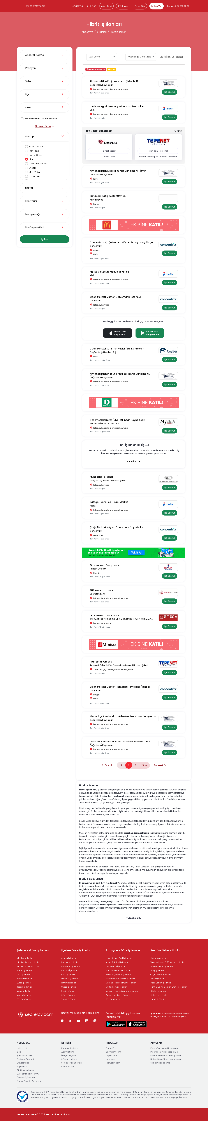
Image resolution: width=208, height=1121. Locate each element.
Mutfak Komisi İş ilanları (116, 987)
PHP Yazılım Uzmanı (101, 590)
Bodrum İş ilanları (69, 970)
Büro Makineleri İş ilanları (161, 966)
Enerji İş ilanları (157, 970)
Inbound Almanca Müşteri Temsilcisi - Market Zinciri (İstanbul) (120, 741)
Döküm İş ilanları (158, 991)
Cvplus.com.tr (112, 1055)
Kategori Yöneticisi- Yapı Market (109, 502)
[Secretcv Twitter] (70, 1021)
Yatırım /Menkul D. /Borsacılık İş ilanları (167, 962)
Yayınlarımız (22, 1066)
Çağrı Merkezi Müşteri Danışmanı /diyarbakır (116, 527)
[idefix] (170, 108)
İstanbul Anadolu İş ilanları (29, 966)
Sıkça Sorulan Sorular (71, 1062)
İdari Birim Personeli (101, 661)
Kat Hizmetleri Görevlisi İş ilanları (120, 978)
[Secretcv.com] (170, 592)
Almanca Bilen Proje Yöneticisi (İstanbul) (114, 81)
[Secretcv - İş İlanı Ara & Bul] (116, 1024)
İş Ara (44, 239)
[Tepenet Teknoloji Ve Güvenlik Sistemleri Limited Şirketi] (170, 664)
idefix (92, 110)
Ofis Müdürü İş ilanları (115, 966)
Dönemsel (34, 176)
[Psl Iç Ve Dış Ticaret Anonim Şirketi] (170, 479)
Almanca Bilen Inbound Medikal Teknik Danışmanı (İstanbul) (119, 374)
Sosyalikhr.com (113, 1051)
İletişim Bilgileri (68, 1055)
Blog (19, 1051)
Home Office (35, 155)
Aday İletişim (67, 1051)
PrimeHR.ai (111, 1048)
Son (144, 765)
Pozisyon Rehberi (25, 1059)
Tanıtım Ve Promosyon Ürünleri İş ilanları (168, 987)
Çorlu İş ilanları (68, 974)
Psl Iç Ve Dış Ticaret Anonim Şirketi (108, 480)
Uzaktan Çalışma (38, 163)
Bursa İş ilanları (24, 982)
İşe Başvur (169, 91)
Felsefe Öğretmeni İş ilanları (118, 974)
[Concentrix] (170, 244)
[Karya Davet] (170, 198)
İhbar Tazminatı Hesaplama (164, 1051)
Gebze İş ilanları (68, 987)
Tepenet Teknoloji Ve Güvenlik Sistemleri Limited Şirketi (119, 665)
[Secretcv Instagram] (95, 1021)
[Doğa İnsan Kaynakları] (170, 83)
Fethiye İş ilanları (68, 982)
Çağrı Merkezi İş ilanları (160, 974)
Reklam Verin (67, 1066)
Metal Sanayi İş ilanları (160, 982)
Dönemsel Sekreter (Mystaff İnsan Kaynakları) (117, 420)
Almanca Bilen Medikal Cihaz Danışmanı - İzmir (118, 170)
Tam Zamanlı (36, 146)
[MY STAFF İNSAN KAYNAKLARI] (170, 422)
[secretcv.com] (36, 6)
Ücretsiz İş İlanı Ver (26, 1077)
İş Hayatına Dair (24, 1055)
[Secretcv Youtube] (78, 1021)
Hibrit (31, 159)
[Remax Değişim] (170, 567)
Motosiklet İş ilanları (159, 995)
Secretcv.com (97, 593)
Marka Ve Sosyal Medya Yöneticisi (110, 271)
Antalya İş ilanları (24, 978)
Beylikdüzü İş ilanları (70, 966)
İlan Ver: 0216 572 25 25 (178, 6)
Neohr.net (111, 1059)
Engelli (32, 167)
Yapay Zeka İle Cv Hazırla (29, 1081)
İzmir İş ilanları (23, 974)
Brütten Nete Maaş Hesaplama (165, 1055)
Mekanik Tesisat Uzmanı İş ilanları (121, 982)
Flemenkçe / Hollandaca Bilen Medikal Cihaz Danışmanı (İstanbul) (123, 716)
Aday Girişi (106, 6)
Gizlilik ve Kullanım (25, 1070)
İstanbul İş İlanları (25, 958)
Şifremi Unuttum (69, 1059)
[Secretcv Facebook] (62, 1021)
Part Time (34, 150)
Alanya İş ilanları (68, 958)
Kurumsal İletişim (69, 1048)
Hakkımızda (22, 1048)
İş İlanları (91, 5)
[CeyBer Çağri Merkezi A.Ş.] (170, 351)
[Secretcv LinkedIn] (87, 1021)
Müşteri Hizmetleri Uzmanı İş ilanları (122, 991)
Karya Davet (96, 199)
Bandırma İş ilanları (70, 962)
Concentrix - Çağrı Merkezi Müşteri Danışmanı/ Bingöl (121, 242)
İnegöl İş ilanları (68, 991)
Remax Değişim (98, 568)
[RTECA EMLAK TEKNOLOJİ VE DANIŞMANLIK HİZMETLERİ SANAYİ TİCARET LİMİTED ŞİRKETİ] (170, 617)
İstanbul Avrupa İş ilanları (28, 962)
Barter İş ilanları (157, 978)
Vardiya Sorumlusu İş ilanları (119, 970)
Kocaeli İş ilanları (24, 987)
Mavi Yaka (34, 172)
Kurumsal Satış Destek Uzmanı (108, 196)
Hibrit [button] (112, 69)
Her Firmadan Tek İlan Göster (41, 118)
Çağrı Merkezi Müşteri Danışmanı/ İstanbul (115, 297)
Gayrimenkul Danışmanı (104, 565)
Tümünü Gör (23, 999)
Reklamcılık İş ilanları (159, 958)
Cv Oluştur (133, 461)
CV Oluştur (123, 6)
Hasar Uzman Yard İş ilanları (118, 958)
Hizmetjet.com (113, 1062)
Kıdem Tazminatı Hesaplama (164, 1048)
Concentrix (96, 245)
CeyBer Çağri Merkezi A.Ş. (103, 352)
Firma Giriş (140, 6)
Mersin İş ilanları (24, 995)
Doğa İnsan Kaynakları (101, 84)
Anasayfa (77, 5)
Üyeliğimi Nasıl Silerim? (28, 1073)
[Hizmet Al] (133, 552)
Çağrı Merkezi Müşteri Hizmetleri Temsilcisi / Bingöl (120, 686)
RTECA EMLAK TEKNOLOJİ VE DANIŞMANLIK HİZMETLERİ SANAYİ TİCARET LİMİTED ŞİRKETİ (120, 619)
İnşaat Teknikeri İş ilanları (117, 962)
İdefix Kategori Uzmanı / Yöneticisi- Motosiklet (117, 106)
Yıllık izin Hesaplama (160, 1062)
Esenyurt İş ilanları (69, 978)
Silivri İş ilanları (68, 995)
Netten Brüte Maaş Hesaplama (165, 1059)
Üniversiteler (23, 1062)
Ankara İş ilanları (24, 970)
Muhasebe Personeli (101, 476)
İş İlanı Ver (156, 6)
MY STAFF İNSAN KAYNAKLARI (104, 423)
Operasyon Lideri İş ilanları (118, 995)
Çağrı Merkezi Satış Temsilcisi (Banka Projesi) (117, 348)
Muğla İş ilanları (24, 991)
